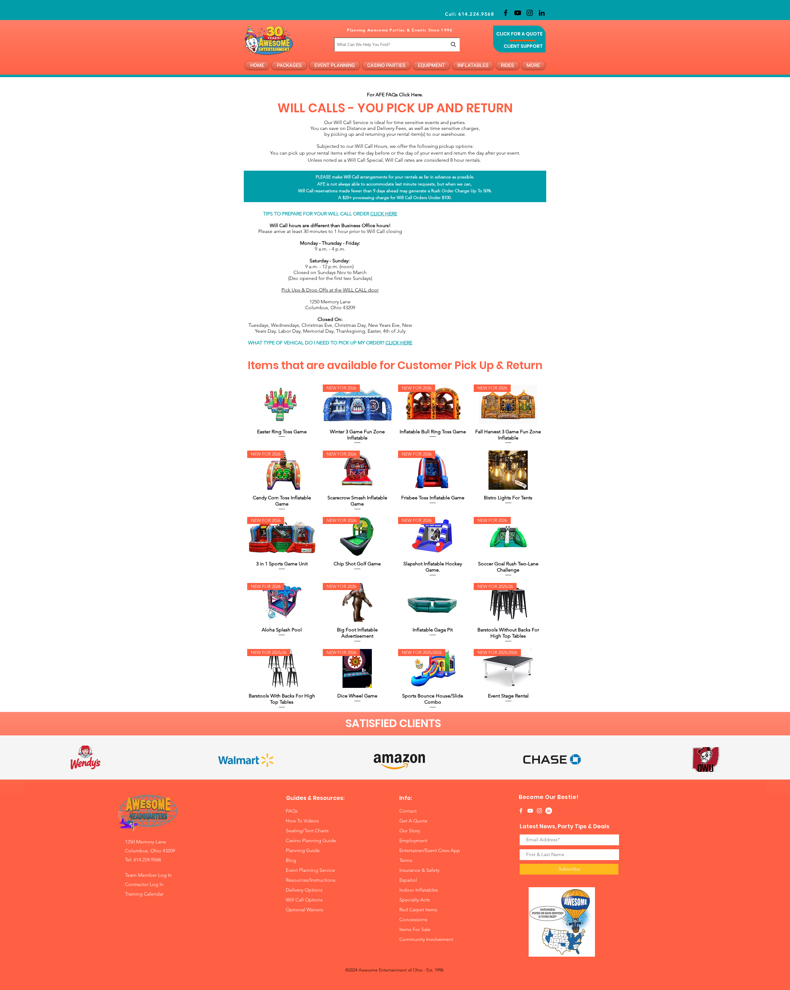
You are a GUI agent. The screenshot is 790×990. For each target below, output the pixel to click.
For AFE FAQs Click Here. (395, 95)
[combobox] (397, 45)
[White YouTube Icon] (530, 810)
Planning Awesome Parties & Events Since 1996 (399, 29)
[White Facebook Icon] (521, 810)
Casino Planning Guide (311, 840)
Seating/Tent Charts (307, 831)
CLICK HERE (383, 214)
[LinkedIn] (542, 13)
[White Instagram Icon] (539, 810)
